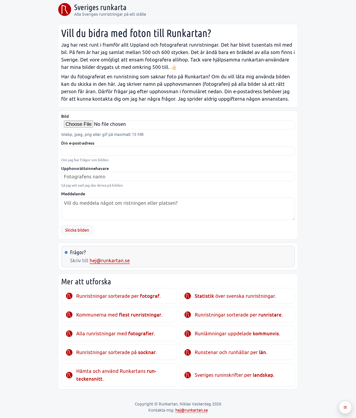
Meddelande (73, 193)
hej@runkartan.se (110, 260)
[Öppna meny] (345, 407)
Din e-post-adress (77, 143)
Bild (65, 116)
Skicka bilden (77, 229)
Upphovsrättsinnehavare (85, 168)
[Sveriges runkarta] (64, 9)
